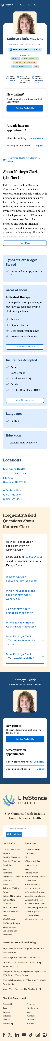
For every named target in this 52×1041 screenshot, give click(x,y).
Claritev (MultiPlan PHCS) (25, 390)
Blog (27, 857)
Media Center (31, 865)
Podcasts (29, 854)
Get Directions (13, 490)
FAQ (27, 869)
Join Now (38, 139)
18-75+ (12, 80)
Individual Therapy (21, 271)
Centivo (15, 384)
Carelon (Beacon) (21, 379)
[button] (11, 857)
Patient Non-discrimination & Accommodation (33, 885)
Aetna (14, 367)
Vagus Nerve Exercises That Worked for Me (22, 989)
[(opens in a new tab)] (4, 1035)
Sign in (39, 146)
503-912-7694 (13, 495)
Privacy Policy (31, 873)
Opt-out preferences (34, 919)
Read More (25, 243)
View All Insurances (25, 400)
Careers (30, 1024)
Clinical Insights (32, 861)
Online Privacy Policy (34, 877)
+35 (36, 66)
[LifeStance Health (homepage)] (7, 5)
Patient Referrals (32, 850)
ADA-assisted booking (35, 892)
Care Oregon (18, 373)
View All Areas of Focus (25, 347)
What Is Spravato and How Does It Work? (21, 958)
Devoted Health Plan (22, 396)
